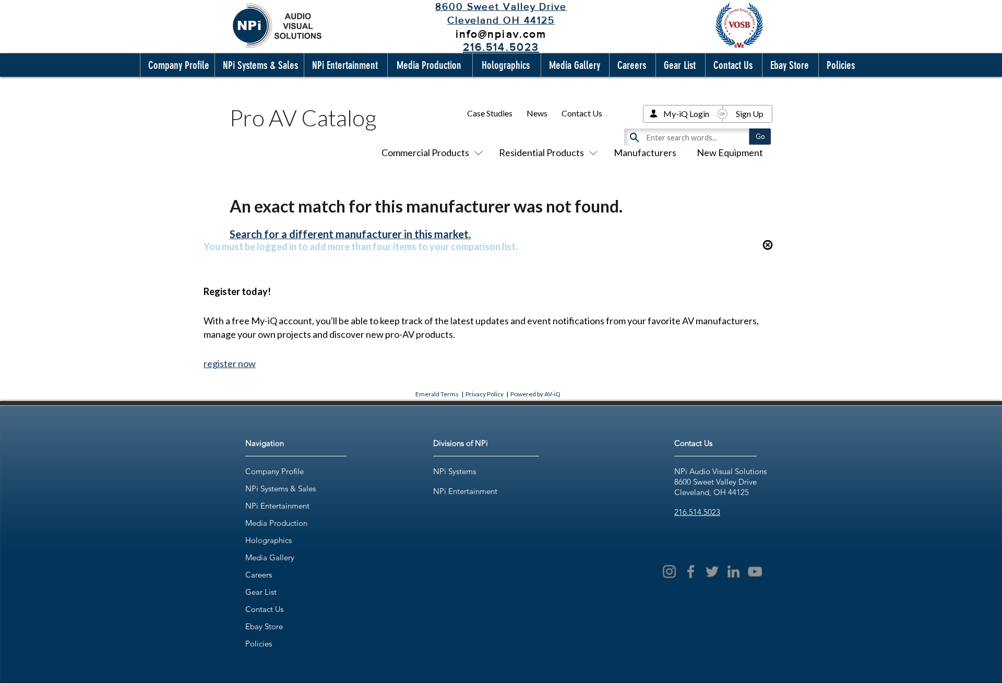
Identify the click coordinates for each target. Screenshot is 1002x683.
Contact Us (582, 113)
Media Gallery (269, 557)
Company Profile (274, 471)
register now (230, 363)
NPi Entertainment (277, 506)
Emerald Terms (437, 394)
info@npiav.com (501, 34)
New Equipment (730, 152)
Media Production (276, 523)
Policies (258, 644)
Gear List (261, 592)
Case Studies (489, 113)
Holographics (268, 540)
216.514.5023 (697, 512)
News (537, 113)
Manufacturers (645, 152)
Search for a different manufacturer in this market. (350, 234)
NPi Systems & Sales (280, 488)
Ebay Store (264, 626)
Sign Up (750, 114)
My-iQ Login (686, 114)
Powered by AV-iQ (535, 394)
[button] (176, 65)
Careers (258, 575)
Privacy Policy (485, 394)
